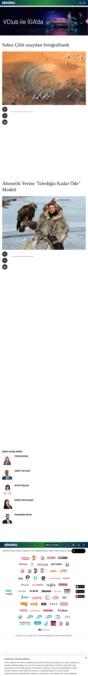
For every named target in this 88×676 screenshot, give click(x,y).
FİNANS (12, 588)
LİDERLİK (18, 588)
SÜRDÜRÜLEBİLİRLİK (41, 588)
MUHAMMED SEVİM (23, 552)
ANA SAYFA (5, 38)
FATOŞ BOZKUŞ (21, 493)
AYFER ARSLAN (21, 522)
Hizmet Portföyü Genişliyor (26, 496)
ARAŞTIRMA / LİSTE (28, 588)
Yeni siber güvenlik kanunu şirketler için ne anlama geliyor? (40, 540)
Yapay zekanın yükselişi (24, 555)
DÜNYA (51, 588)
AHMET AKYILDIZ (22, 508)
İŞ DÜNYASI (6, 588)
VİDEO (68, 588)
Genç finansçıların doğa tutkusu (28, 526)
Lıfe (13, 38)
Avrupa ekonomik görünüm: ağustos (29, 511)
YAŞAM (56, 588)
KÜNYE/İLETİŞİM (52, 582)
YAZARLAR (62, 588)
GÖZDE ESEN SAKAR (23, 537)
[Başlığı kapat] (86, 658)
